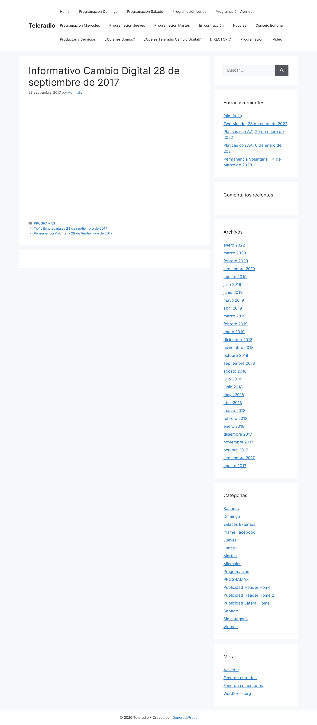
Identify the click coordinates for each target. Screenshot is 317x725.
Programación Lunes (189, 11)
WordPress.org (237, 693)
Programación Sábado (145, 11)
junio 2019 (233, 292)
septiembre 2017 (239, 458)
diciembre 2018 (237, 339)
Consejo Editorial (270, 25)
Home (65, 11)
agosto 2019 (235, 276)
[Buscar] (281, 70)
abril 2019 (232, 308)
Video (277, 39)
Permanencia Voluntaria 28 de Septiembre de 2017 (73, 233)
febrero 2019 (235, 324)
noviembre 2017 (238, 442)
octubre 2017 (235, 450)
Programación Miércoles (80, 25)
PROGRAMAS (44, 223)
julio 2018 (232, 379)
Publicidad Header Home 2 (248, 595)
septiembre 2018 (239, 363)
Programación (251, 39)
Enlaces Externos (239, 524)
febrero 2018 (235, 418)
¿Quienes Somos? (120, 39)
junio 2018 (233, 387)
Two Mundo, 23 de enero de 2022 (255, 123)
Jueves (230, 540)
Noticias (239, 25)
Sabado (230, 611)
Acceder (231, 670)
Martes (230, 556)
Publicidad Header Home (247, 587)
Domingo (231, 516)
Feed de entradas (240, 677)
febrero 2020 (235, 261)
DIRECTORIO (220, 39)
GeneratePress (184, 717)
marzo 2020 (234, 253)
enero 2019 (234, 331)
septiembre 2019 (239, 268)
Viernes (230, 626)
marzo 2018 (234, 410)
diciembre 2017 (237, 434)
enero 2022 (234, 245)
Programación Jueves (127, 25)
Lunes (229, 548)
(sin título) (232, 116)
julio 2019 (232, 284)
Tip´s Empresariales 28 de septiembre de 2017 (70, 228)
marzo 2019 (234, 316)
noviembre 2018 (238, 347)
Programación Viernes (234, 11)
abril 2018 (232, 402)
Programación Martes (172, 25)
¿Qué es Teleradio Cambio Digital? (172, 39)
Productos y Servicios (78, 39)
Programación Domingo (98, 11)
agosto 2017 (234, 465)
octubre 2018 (235, 355)
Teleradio (42, 25)
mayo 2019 (233, 300)
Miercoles (232, 563)
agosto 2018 (234, 371)
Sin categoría (235, 619)
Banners (231, 508)
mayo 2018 (233, 395)
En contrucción (211, 25)
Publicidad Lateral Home (246, 603)
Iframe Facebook (239, 532)
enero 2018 (233, 426)
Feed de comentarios (243, 685)
